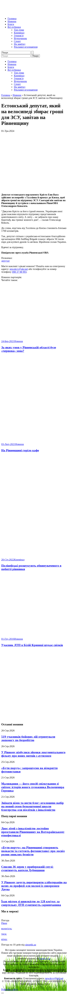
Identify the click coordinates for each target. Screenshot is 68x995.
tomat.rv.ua (44, 958)
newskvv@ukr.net (19, 269)
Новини (12, 21)
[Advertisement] (34, 685)
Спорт (17, 41)
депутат (5, 261)
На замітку (19, 44)
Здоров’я (18, 35)
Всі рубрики (14, 27)
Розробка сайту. (9, 989)
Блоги (11, 24)
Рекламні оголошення (25, 47)
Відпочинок (20, 38)
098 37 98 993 (19, 272)
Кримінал (19, 32)
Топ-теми (19, 30)
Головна (12, 18)
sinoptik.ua (30, 944)
